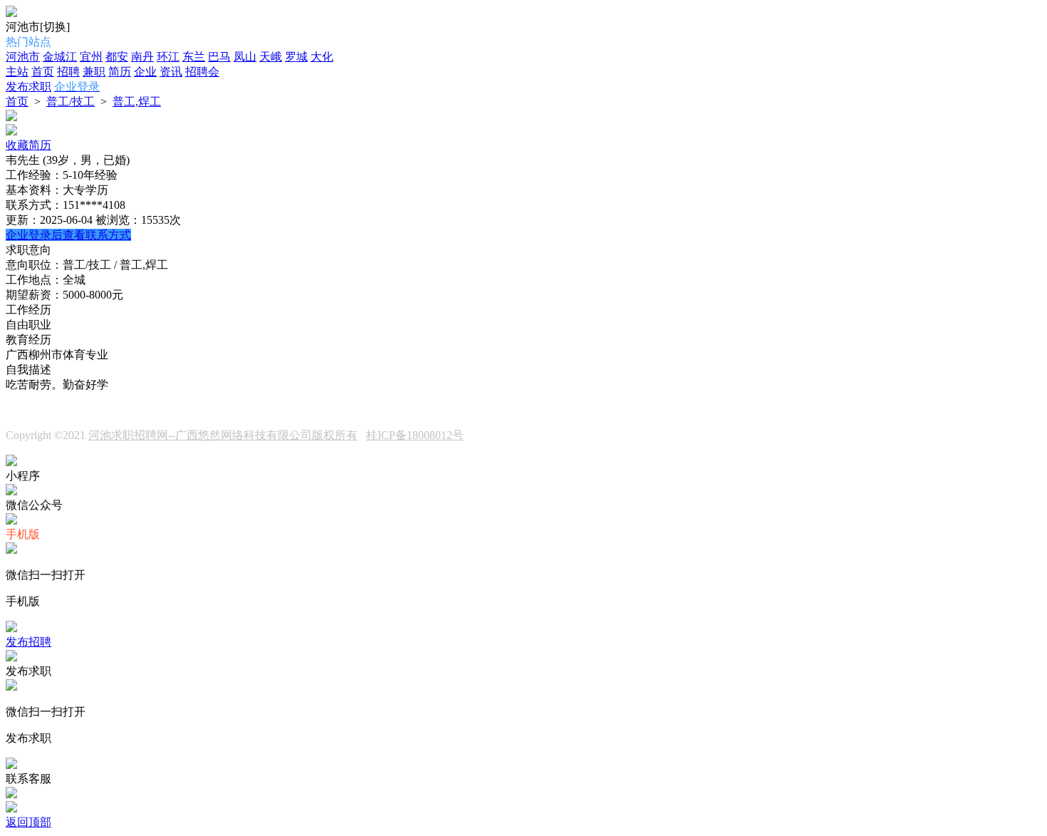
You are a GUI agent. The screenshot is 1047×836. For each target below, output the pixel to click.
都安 (116, 57)
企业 (145, 72)
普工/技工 (70, 102)
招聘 (68, 72)
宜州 (91, 57)
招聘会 (202, 72)
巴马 (219, 57)
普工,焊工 (137, 102)
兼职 (94, 72)
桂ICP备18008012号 (415, 435)
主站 (17, 72)
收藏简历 (28, 145)
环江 (168, 57)
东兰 (193, 57)
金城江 (60, 57)
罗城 (296, 57)
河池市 (23, 57)
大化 (322, 57)
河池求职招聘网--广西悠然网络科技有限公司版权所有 (223, 435)
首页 (42, 72)
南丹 (142, 57)
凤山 (245, 57)
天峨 (270, 57)
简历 (119, 72)
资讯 (171, 72)
